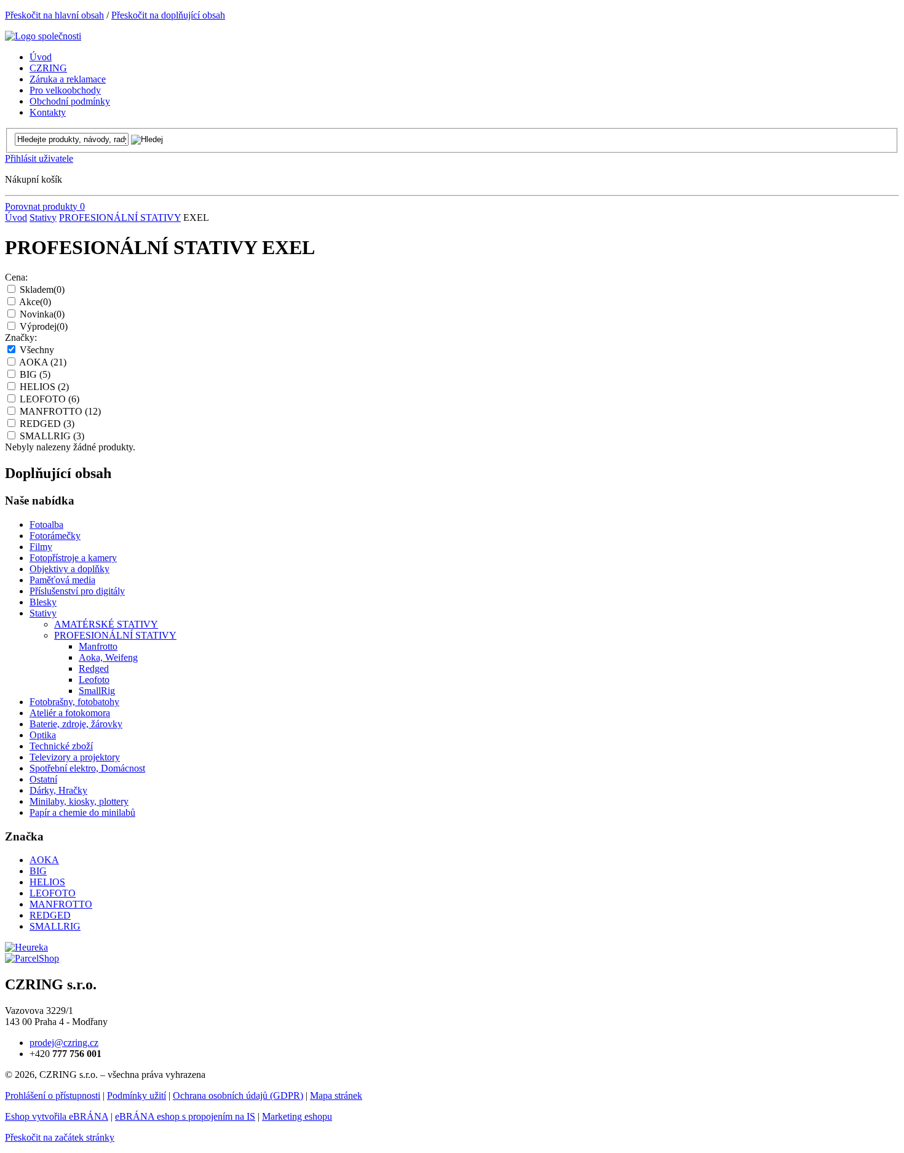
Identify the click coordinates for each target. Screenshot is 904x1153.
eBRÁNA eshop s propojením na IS (185, 1116)
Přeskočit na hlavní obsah (54, 15)
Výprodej (44, 326)
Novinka (42, 314)
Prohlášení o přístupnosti (52, 1095)
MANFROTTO (60, 411)
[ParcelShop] (32, 958)
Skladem (42, 289)
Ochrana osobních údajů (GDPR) (238, 1095)
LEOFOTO (49, 399)
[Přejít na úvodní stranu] (43, 36)
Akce (35, 302)
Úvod (16, 217)
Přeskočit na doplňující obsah (168, 15)
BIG (35, 374)
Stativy (43, 217)
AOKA (42, 362)
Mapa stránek (336, 1095)
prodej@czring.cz (64, 1042)
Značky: (21, 337)
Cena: (16, 277)
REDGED (47, 423)
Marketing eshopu (297, 1116)
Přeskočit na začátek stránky (59, 1137)
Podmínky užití (136, 1095)
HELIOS (44, 386)
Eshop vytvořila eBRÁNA (56, 1116)
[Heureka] (26, 947)
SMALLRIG (52, 436)
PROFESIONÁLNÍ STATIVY (120, 217)
